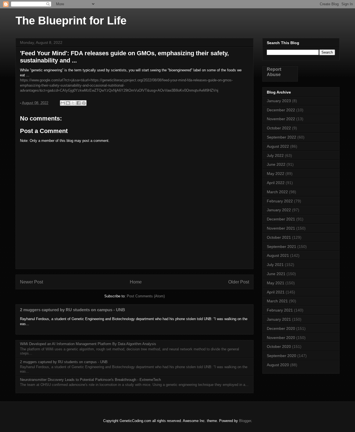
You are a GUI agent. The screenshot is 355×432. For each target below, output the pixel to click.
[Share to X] (73, 103)
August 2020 (278, 365)
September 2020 (281, 355)
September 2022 (281, 137)
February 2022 (280, 201)
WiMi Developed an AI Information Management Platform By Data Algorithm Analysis (88, 344)
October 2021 (279, 237)
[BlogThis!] (68, 103)
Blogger (245, 421)
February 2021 (280, 310)
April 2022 (276, 182)
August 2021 (278, 255)
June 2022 (276, 164)
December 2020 (281, 328)
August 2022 (278, 146)
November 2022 (281, 119)
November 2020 (281, 337)
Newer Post (31, 282)
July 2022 (275, 155)
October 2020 (279, 346)
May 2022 (275, 173)
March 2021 (277, 301)
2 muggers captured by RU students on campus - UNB (72, 309)
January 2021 (279, 319)
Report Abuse (274, 72)
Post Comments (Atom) (146, 296)
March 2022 (277, 192)
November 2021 (281, 228)
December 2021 (281, 219)
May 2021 (275, 283)
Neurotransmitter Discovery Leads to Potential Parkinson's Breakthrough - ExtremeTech (90, 380)
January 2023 (279, 101)
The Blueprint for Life (71, 20)
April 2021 (276, 292)
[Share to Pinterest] (84, 103)
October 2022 (279, 128)
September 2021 (281, 246)
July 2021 (275, 264)
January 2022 (279, 210)
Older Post (238, 282)
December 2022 (281, 110)
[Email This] (62, 103)
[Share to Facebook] (78, 103)
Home (136, 282)
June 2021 (276, 274)
